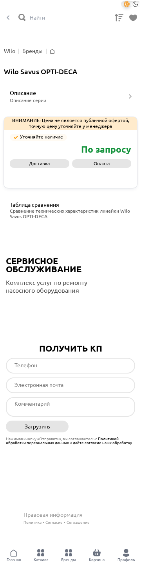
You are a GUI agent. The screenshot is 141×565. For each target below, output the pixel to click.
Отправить (104, 427)
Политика (33, 522)
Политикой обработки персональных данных (62, 441)
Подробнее (38, 306)
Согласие (54, 522)
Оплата (102, 163)
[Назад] (8, 18)
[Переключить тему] (131, 4)
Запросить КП (70, 176)
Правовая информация (53, 515)
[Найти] (22, 18)
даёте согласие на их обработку (102, 443)
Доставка (39, 163)
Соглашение (78, 522)
